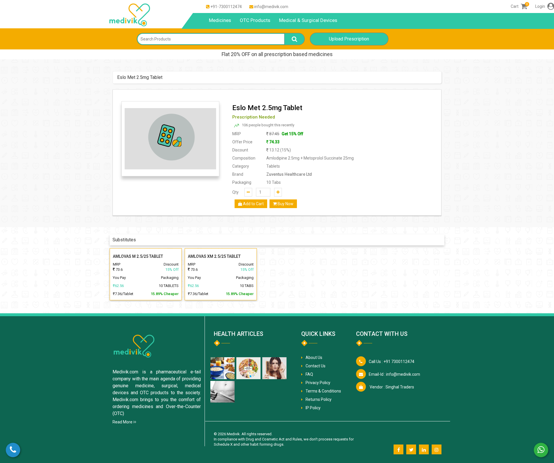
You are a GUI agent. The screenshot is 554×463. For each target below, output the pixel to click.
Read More (123, 422)
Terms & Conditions (323, 391)
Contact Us (315, 366)
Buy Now (285, 203)
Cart (519, 6)
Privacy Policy (318, 382)
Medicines (220, 20)
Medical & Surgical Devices (308, 20)
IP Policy (313, 407)
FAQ (309, 374)
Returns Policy (319, 399)
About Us (314, 357)
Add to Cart (253, 203)
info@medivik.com (271, 6)
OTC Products (255, 20)
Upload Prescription (349, 39)
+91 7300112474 (391, 361)
